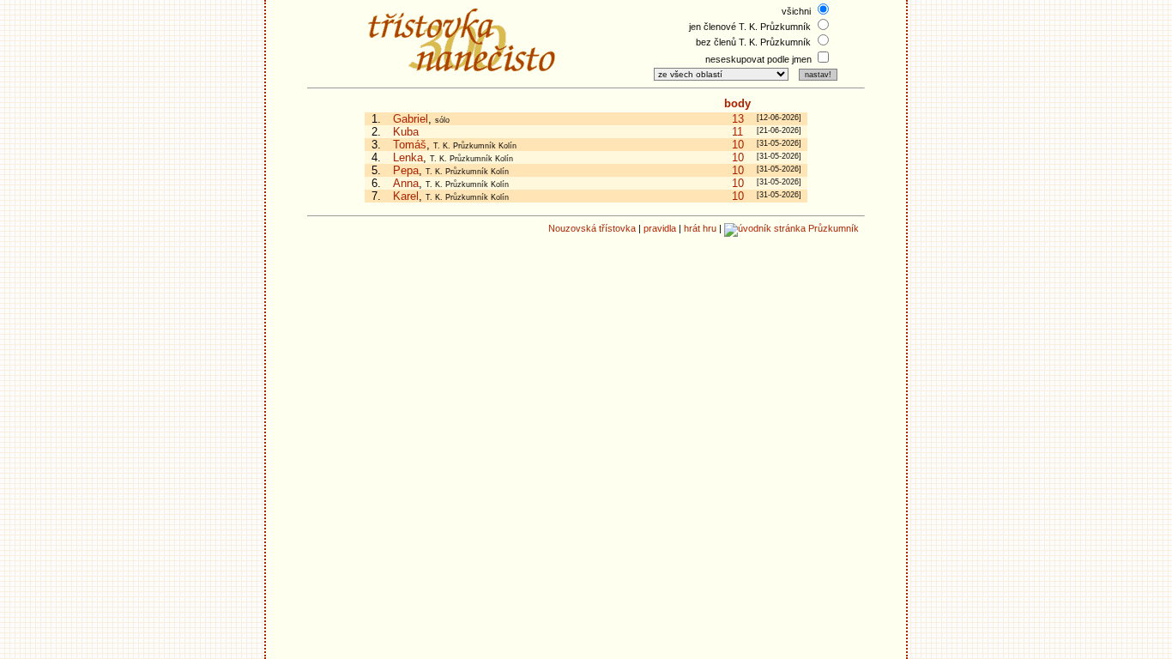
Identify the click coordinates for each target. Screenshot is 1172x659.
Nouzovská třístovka (592, 228)
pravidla (659, 228)
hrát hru (700, 228)
